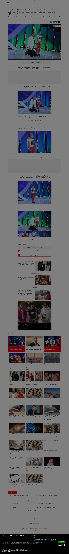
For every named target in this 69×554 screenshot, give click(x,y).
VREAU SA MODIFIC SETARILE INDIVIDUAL (61, 545)
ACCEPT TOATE (61, 541)
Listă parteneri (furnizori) (34, 543)
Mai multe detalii (18, 540)
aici (8, 547)
